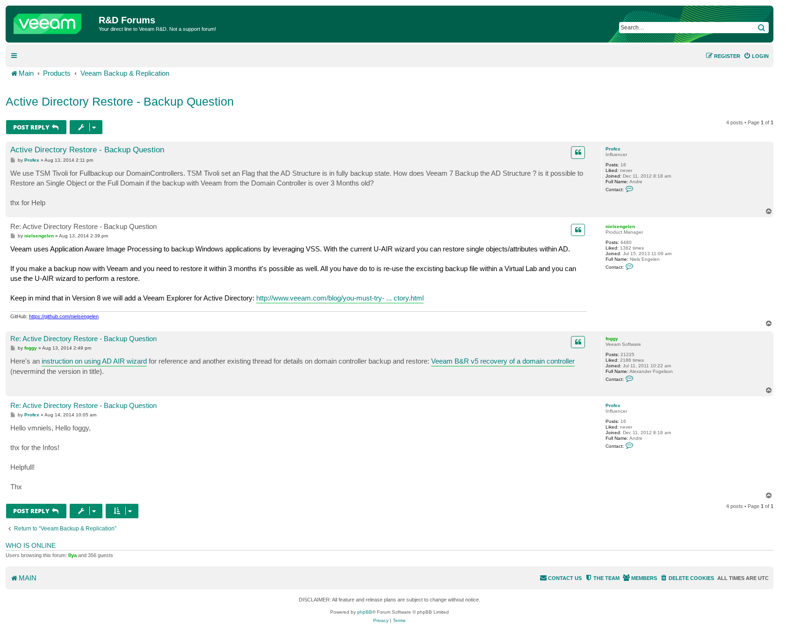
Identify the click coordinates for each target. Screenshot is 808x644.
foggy (612, 338)
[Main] (53, 21)
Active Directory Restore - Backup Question (120, 101)
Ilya (72, 555)
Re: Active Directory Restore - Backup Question (83, 226)
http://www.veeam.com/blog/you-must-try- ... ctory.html (340, 298)
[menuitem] (756, 56)
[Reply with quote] (578, 152)
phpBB (364, 612)
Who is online (31, 545)
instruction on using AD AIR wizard (94, 361)
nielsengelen (620, 226)
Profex (613, 148)
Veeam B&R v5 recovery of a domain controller (503, 361)
